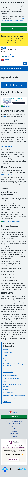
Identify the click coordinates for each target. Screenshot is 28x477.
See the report (13, 459)
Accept (14, 24)
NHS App (5, 349)
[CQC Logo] (14, 443)
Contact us (14, 426)
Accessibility (14, 416)
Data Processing (14, 433)
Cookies (14, 428)
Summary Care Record (9, 389)
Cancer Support (7, 352)
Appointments (10, 68)
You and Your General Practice (14, 421)
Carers (5, 355)
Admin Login (14, 436)
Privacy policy (14, 431)
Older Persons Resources (10, 375)
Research (5, 381)
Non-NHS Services (8, 372)
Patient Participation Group (11, 378)
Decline (14, 29)
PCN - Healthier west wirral (10, 399)
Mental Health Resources (10, 369)
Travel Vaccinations (8, 392)
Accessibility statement (14, 423)
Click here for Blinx (6, 146)
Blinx (4, 116)
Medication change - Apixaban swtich (14, 395)
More (18, 69)
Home (3, 68)
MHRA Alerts (7, 402)
